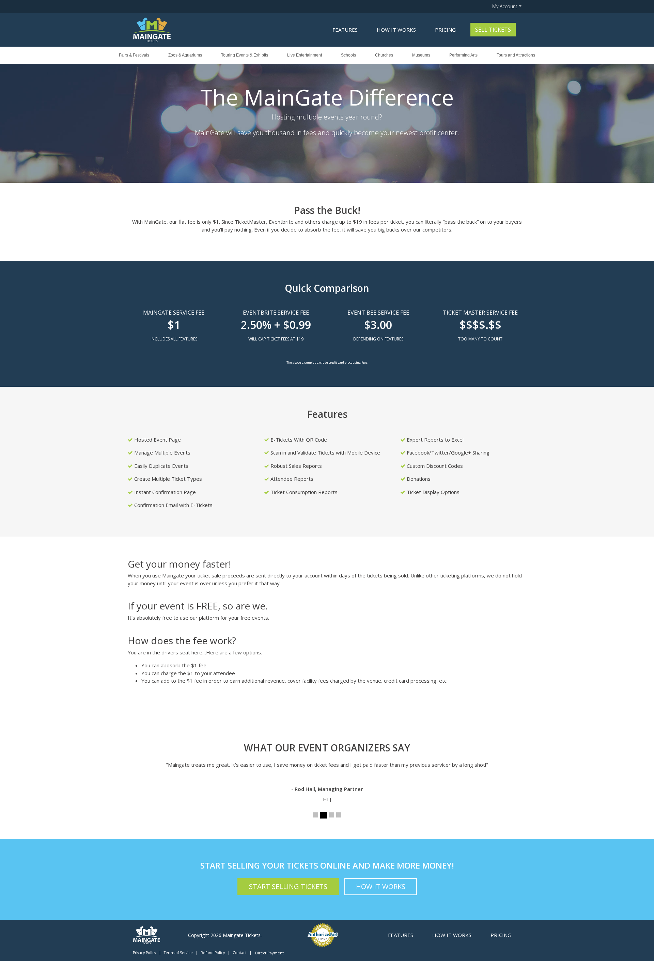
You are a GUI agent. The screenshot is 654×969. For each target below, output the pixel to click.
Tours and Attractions (516, 55)
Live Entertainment (304, 55)
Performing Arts (463, 55)
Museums (421, 55)
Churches (384, 55)
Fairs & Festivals (134, 55)
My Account (504, 6)
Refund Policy (213, 952)
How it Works (396, 29)
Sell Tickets (493, 29)
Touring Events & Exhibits (244, 55)
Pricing (445, 29)
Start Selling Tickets (288, 886)
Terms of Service (178, 952)
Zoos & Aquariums (185, 55)
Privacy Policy (144, 952)
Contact (240, 952)
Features (345, 29)
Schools (348, 55)
